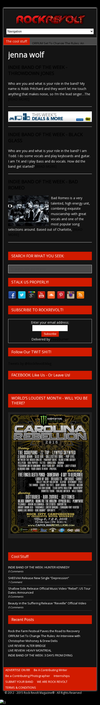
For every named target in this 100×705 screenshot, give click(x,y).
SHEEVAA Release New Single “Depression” (38, 578)
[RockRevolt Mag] (50, 18)
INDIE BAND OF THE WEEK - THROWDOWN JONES (37, 70)
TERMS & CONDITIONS (20, 687)
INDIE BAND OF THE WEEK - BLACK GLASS (45, 137)
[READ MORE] (18, 99)
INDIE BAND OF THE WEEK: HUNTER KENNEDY (39, 567)
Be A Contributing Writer (50, 670)
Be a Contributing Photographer (27, 676)
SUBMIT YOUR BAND (19, 682)
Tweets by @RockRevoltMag (29, 363)
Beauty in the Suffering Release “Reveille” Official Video (47, 603)
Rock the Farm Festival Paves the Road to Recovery (44, 631)
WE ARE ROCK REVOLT (52, 682)
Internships (62, 676)
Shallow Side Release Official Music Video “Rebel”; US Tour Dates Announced (49, 590)
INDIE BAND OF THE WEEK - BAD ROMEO (43, 184)
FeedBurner (60, 339)
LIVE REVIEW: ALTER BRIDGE (27, 646)
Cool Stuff (20, 556)
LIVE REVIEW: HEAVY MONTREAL (29, 650)
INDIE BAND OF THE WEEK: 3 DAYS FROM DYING (40, 655)
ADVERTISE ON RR (17, 670)
